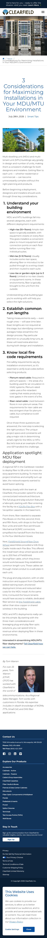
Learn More (23, 4)
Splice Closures (8, 808)
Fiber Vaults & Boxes (11, 784)
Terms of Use (8, 861)
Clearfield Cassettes (10, 781)
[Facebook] (4, 753)
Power (5, 805)
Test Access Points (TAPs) (13, 815)
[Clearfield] (3, 59)
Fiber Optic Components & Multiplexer (18, 795)
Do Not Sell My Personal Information (17, 854)
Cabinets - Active (9, 771)
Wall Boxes (7, 818)
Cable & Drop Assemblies (12, 777)
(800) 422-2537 (16, 749)
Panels (5, 798)
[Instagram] (9, 753)
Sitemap (6, 875)
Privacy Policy (16, 922)
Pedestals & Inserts (10, 801)
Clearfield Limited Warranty (13, 871)
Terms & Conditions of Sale (13, 864)
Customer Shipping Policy (13, 868)
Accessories (7, 767)
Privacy (5, 851)
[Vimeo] (20, 753)
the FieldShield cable (30, 602)
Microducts (7, 791)
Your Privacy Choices (14, 857)
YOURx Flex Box (26, 506)
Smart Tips (33, 116)
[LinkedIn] (15, 753)
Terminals (6, 812)
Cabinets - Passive (10, 774)
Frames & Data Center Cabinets (15, 788)
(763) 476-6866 (14, 745)
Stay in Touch (10, 827)
